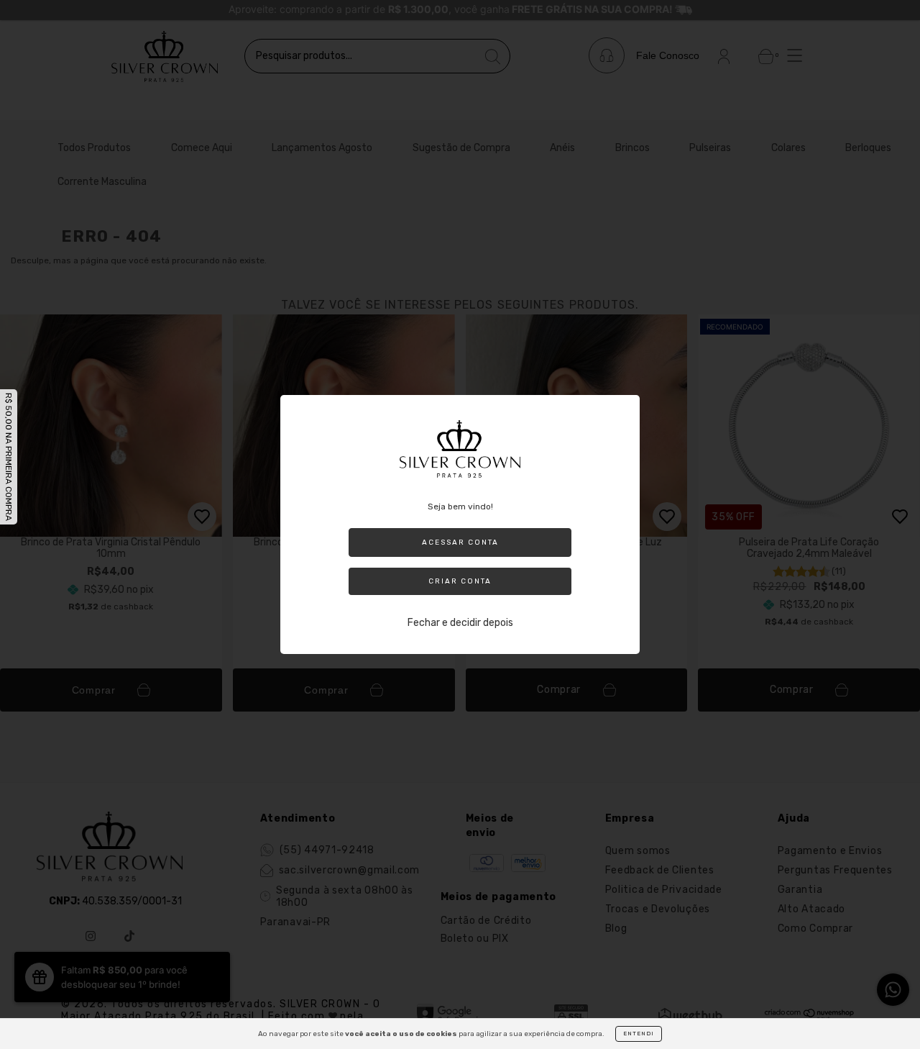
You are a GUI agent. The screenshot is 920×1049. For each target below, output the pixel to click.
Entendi (638, 1033)
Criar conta (460, 581)
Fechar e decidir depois (460, 623)
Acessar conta (460, 542)
